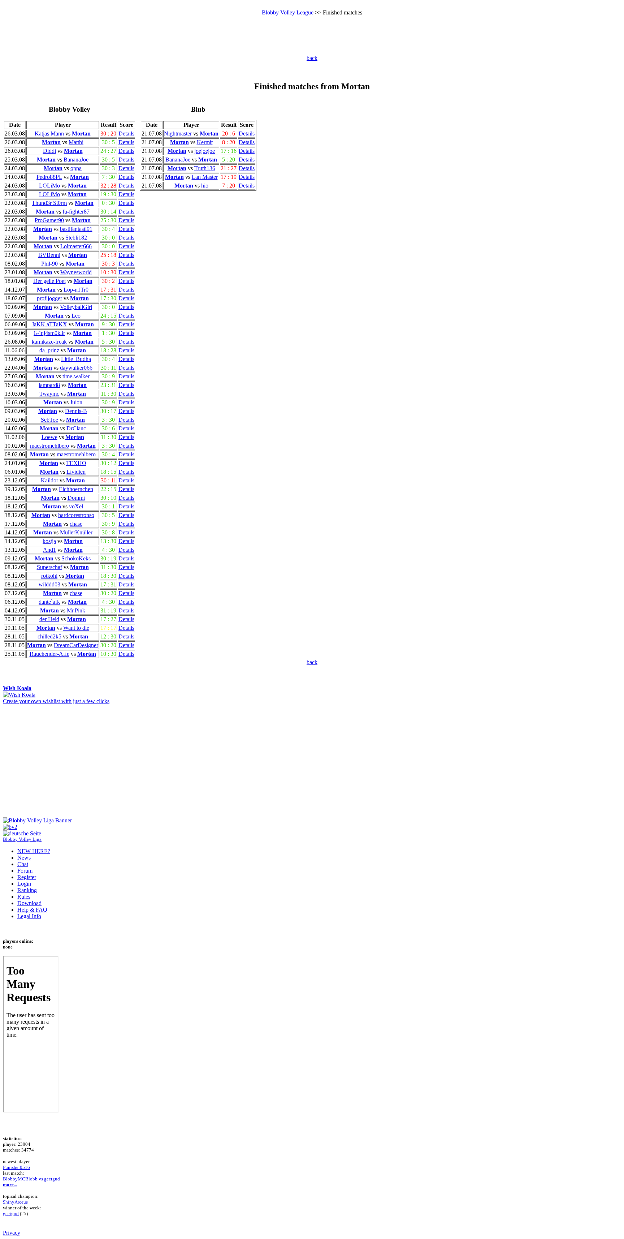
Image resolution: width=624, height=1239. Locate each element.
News (24, 858)
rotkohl (49, 576)
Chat (22, 864)
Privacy (11, 1233)
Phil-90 (49, 264)
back (312, 58)
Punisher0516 (16, 1167)
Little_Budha (76, 359)
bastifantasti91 (76, 229)
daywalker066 (76, 368)
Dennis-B (76, 411)
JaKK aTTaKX (49, 324)
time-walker (76, 376)
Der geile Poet (49, 281)
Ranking (27, 890)
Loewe (49, 437)
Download (29, 903)
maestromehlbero (49, 446)
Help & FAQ (32, 910)
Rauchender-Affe (49, 654)
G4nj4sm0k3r (49, 333)
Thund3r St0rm (49, 203)
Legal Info (29, 916)
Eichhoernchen (76, 489)
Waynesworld (76, 272)
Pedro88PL (49, 177)
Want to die (76, 628)
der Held (49, 619)
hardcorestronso (76, 515)
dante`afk (49, 602)
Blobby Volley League (287, 12)
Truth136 (204, 168)
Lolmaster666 (76, 246)
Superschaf (49, 567)
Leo (76, 316)
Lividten (76, 472)
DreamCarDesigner (76, 645)
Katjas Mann (49, 133)
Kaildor (49, 480)
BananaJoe (76, 159)
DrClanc (76, 428)
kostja (49, 541)
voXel (76, 506)
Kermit (205, 142)
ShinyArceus (15, 1202)
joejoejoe (204, 151)
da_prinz (49, 350)
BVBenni (49, 255)
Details (126, 133)
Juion (76, 402)
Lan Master (205, 177)
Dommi (76, 498)
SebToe (49, 420)
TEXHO (76, 463)
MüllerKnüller (76, 532)
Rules (23, 897)
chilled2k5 (49, 636)
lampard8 (49, 385)
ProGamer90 (49, 220)
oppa (76, 168)
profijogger (49, 298)
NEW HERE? (33, 851)
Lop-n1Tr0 (76, 290)
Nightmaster (178, 133)
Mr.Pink (76, 610)
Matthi (76, 142)
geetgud (11, 1213)
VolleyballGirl (76, 307)
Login (24, 884)
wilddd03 (49, 584)
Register (26, 877)
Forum (24, 871)
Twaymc (49, 394)
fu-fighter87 (76, 211)
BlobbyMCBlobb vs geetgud (31, 1179)
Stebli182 (76, 238)
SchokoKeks (76, 558)
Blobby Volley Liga (22, 839)
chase (76, 524)
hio (204, 185)
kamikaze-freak (49, 342)
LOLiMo (49, 185)
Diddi (49, 151)
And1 (49, 550)
